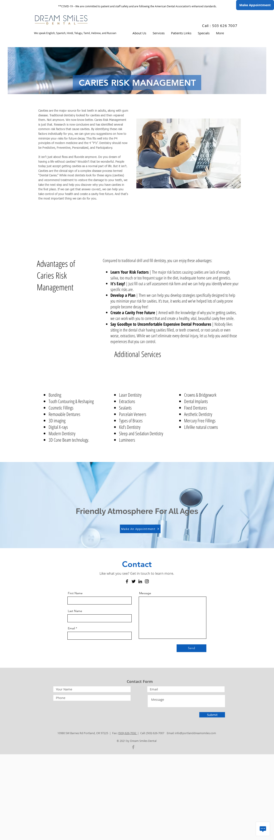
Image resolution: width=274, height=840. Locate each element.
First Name (75, 593)
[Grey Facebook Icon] (133, 747)
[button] (139, 33)
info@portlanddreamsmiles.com (195, 733)
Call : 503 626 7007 (219, 25)
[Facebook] (127, 581)
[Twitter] (133, 581)
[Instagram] (146, 581)
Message (145, 593)
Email (71, 628)
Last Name (75, 610)
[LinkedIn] (140, 581)
